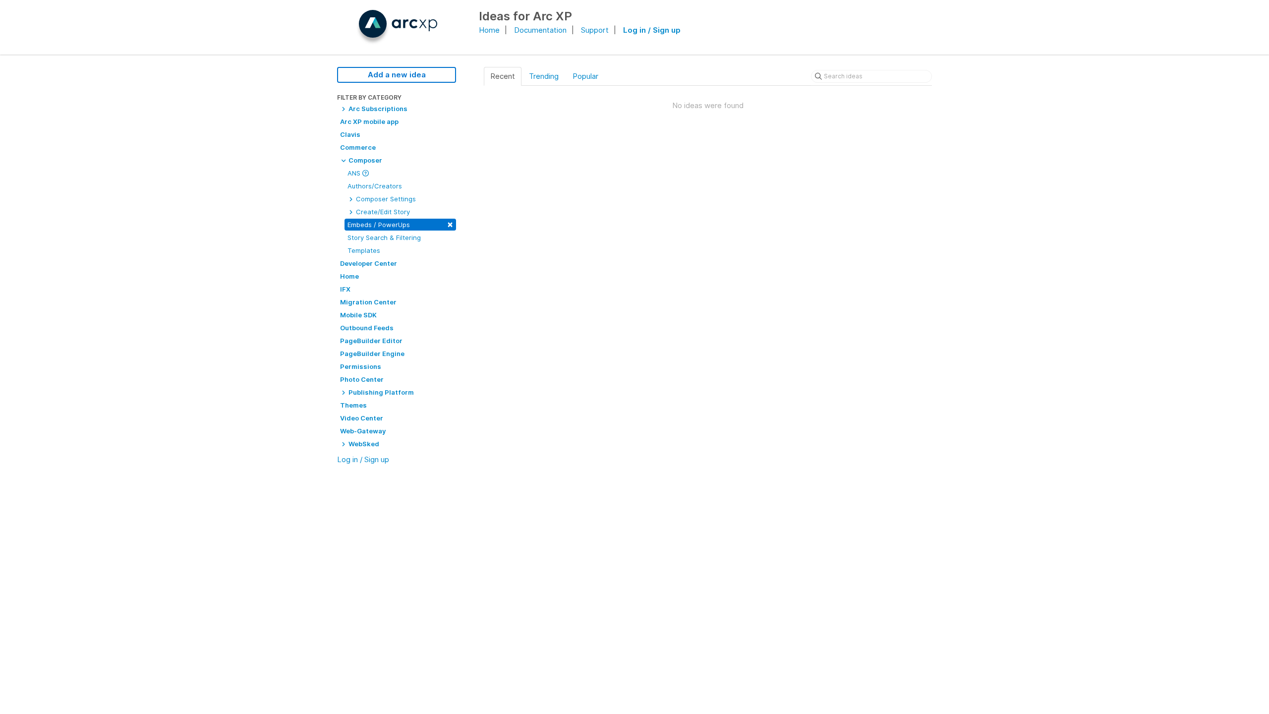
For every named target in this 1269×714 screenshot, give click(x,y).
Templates (363, 250)
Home (489, 30)
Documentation (540, 30)
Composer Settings (385, 199)
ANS (354, 173)
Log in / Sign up (652, 30)
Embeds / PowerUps (400, 224)
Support (595, 30)
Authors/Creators (374, 186)
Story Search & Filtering (384, 237)
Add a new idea (397, 74)
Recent (502, 76)
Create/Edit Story (382, 212)
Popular (585, 76)
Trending (544, 76)
